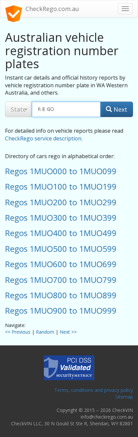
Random (45, 332)
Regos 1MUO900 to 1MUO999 (61, 310)
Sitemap (124, 397)
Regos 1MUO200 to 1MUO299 (61, 202)
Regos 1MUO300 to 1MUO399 (61, 217)
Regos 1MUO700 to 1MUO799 (61, 279)
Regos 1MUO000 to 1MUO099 (61, 171)
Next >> (68, 332)
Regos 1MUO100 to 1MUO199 (61, 186)
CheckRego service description (43, 138)
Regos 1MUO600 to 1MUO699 (61, 263)
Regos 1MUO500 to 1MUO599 (61, 248)
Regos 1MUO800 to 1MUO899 (61, 295)
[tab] (69, 171)
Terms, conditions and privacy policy (93, 390)
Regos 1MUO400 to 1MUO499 (61, 232)
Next (119, 109)
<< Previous (17, 332)
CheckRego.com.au (52, 9)
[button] (18, 109)
